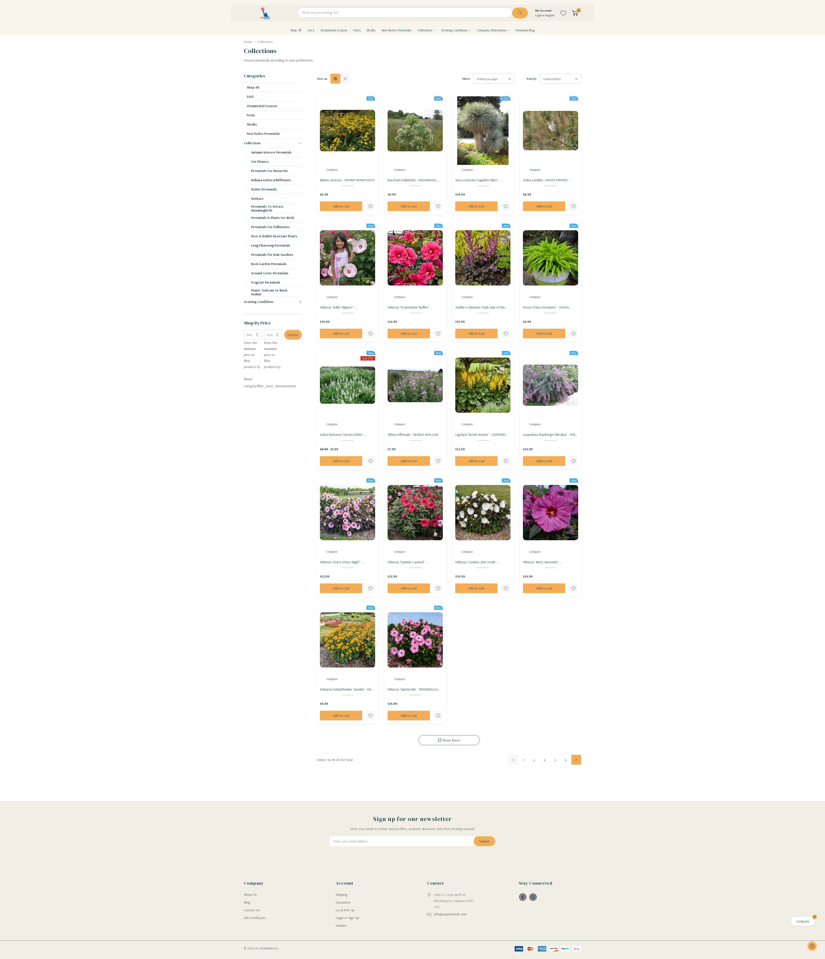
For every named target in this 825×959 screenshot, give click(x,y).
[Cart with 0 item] (575, 13)
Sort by (531, 78)
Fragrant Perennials (265, 282)
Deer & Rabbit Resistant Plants (274, 236)
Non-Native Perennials (263, 134)
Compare (331, 170)
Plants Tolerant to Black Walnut (269, 292)
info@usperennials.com (450, 914)
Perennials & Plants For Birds (273, 218)
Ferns (251, 115)
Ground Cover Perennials (269, 273)
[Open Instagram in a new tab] (533, 897)
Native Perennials (264, 189)
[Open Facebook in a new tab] (522, 897)
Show (466, 78)
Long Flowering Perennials (270, 245)
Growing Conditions (454, 30)
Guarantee (343, 902)
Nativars (257, 198)
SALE (250, 97)
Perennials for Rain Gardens (272, 255)
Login (538, 15)
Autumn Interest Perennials (271, 152)
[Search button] (520, 13)
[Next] (576, 760)
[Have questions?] (812, 946)
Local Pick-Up (345, 910)
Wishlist (341, 925)
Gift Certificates (255, 918)
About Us (250, 894)
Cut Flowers (260, 162)
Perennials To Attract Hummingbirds (267, 208)
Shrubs (252, 124)
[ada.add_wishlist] (370, 206)
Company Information (491, 30)
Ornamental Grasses (262, 106)
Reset (248, 378)
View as (322, 78)
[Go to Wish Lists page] (563, 13)
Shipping (341, 894)
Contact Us (252, 910)
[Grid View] (335, 79)
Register (550, 15)
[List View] (345, 79)
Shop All (253, 87)
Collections (424, 30)
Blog (247, 902)
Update (293, 335)
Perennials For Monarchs (269, 171)
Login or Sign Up (347, 918)
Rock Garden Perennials (269, 264)
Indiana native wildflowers (271, 180)
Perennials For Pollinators (270, 227)
